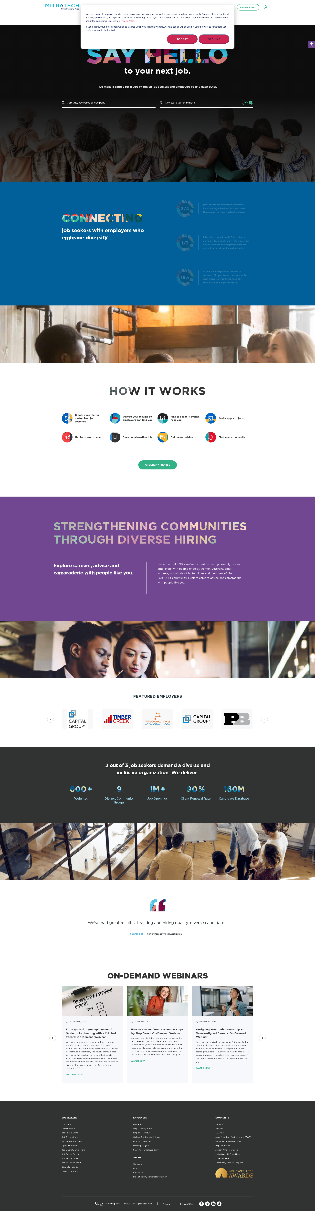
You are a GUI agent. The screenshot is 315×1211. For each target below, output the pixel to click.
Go (246, 102)
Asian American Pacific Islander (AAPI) (233, 1137)
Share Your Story (70, 1171)
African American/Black (226, 1150)
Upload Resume (69, 1146)
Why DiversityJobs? (142, 1128)
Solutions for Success (72, 1141)
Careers (136, 1168)
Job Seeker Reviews (71, 1154)
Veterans (219, 1128)
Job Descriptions (70, 1137)
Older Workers (222, 1158)
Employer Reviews (141, 1133)
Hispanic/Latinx (222, 1146)
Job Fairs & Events (70, 1133)
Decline (214, 39)
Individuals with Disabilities (227, 1154)
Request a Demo (248, 7)
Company (137, 1164)
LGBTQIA (219, 1133)
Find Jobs (66, 1124)
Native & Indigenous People (228, 1141)
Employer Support (142, 1141)
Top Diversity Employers (73, 1150)
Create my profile (157, 465)
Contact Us (138, 1173)
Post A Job (138, 1124)
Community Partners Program (229, 1163)
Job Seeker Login (70, 1158)
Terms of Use (186, 1204)
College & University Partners (146, 1137)
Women (219, 1124)
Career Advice (68, 1128)
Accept (182, 39)
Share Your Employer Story (146, 1150)
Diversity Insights (70, 1167)
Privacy (166, 1204)
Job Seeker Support (71, 1163)
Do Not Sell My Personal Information (150, 1177)
